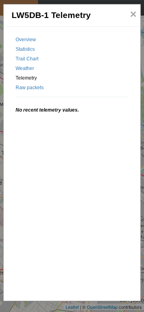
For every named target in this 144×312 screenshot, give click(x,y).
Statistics (25, 49)
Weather (25, 68)
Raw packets (30, 87)
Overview (26, 39)
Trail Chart (27, 59)
